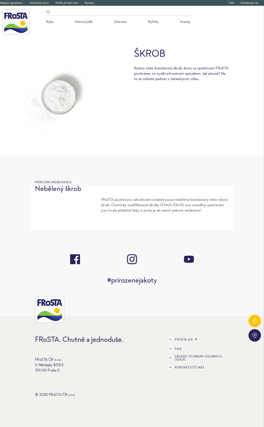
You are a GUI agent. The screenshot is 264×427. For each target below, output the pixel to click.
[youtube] (189, 259)
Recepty (89, 3)
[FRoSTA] (16, 22)
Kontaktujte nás (250, 3)
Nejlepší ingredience (11, 3)
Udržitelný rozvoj (39, 3)
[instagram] (132, 259)
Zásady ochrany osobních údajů (198, 358)
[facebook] (75, 259)
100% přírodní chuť (66, 3)
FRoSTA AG (184, 339)
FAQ (231, 3)
